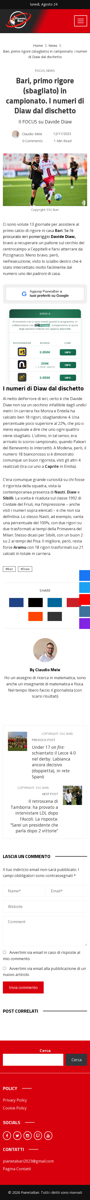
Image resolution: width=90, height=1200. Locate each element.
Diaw (26, 569)
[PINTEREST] (74, 602)
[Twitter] (17, 1135)
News (50, 70)
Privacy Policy (15, 1100)
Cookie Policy (15, 1108)
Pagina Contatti (17, 1168)
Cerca (45, 1050)
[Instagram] (28, 1135)
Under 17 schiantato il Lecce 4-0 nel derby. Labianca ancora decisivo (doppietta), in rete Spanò (54, 756)
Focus (40, 70)
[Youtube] (48, 1135)
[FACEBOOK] (16, 602)
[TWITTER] (35, 602)
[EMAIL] (55, 616)
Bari (10, 569)
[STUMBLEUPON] (35, 616)
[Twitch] (38, 1135)
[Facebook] (7, 1135)
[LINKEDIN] (55, 602)
